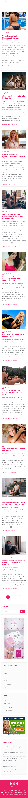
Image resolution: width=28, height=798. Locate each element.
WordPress (5, 794)
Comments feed (8, 707)
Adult (5, 66)
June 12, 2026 (6, 32)
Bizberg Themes (21, 794)
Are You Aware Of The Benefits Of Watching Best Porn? (12, 392)
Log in (5, 700)
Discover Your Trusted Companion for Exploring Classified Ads (12, 216)
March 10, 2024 (6, 211)
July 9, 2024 (5, 93)
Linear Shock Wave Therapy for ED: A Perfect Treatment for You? (13, 563)
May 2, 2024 (5, 151)
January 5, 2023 (7, 499)
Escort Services (8, 677)
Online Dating (7, 684)
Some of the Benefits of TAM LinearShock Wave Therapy (13, 503)
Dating (5, 246)
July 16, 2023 (6, 445)
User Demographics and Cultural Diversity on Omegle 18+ (14, 156)
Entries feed (7, 703)
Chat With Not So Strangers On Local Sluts (13, 335)
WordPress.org (8, 710)
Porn (5, 472)
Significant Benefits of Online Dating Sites (14, 97)
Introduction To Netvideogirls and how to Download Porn (12, 278)
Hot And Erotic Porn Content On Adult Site (13, 449)
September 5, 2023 (7, 387)
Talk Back (13, 787)
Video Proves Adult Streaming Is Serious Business (10, 38)
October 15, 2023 (7, 273)
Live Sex (6, 680)
